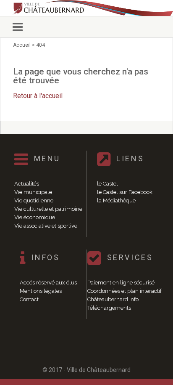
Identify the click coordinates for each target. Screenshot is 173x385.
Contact (29, 299)
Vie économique (34, 217)
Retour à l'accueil (38, 96)
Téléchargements (109, 308)
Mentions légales (41, 291)
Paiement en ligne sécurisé (121, 282)
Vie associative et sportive (45, 226)
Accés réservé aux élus (48, 282)
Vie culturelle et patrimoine (48, 209)
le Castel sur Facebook (124, 192)
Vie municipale (33, 192)
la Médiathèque (116, 200)
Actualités (26, 184)
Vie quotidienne (33, 200)
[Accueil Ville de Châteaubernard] (86, 8)
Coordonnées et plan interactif (124, 291)
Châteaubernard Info (113, 299)
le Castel (107, 184)
